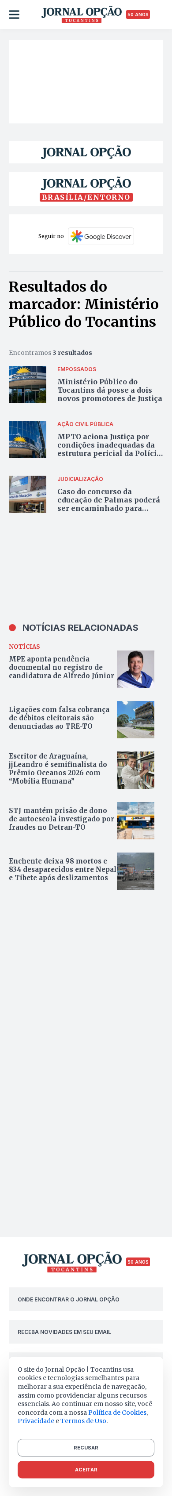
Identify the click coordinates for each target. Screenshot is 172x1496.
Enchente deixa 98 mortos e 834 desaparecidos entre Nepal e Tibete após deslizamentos (62, 869)
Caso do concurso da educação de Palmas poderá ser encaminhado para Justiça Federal (108, 504)
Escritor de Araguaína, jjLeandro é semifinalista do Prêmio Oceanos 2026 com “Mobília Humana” (58, 768)
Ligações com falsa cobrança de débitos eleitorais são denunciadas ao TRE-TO (59, 717)
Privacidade (36, 1421)
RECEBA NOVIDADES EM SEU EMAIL (64, 1332)
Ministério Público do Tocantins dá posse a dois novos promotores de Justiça (109, 390)
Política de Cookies (117, 1413)
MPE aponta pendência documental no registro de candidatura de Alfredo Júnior (61, 667)
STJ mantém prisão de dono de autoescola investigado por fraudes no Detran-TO (61, 818)
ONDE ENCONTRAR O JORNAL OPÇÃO (69, 1299)
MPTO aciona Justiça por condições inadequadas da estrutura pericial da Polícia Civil (109, 449)
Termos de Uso (83, 1421)
